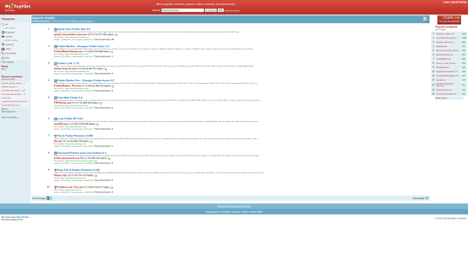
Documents (10, 53)
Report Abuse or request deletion (234, 206)
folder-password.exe (67, 158)
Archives (9, 44)
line (3, 69)
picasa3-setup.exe (444, 90)
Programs (10, 32)
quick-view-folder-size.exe (70, 34)
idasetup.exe (441, 46)
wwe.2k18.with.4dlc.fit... (12, 90)
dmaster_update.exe (445, 42)
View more (440, 98)
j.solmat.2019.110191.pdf (12, 101)
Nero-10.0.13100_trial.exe (447, 50)
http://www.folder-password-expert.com (81, 161)
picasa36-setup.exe (444, 55)
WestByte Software (457, 218)
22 (15, 87)
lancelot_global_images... (12, 83)
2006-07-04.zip (8, 87)
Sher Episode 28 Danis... (12, 94)
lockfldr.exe (61, 123)
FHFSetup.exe (62, 102)
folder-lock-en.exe (65, 68)
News (4, 66)
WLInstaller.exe (442, 67)
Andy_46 (5, 98)
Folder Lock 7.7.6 (68, 63)
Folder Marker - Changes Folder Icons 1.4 (83, 46)
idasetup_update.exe (445, 34)
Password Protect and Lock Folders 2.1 (81, 152)
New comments (9, 117)
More (4, 109)
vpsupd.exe (441, 80)
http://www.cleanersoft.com (76, 105)
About (253, 211)
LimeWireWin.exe (443, 59)
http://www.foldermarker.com (76, 54)
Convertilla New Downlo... (447, 38)
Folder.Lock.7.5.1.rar (70, 187)
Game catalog (11, 40)
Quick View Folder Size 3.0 (73, 29)
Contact (236, 211)
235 (23, 90)
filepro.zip (60, 175)
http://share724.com (73, 190)
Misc (7, 58)
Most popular (7, 111)
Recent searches (11, 76)
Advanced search (232, 10)
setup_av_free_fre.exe (445, 63)
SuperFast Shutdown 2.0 (446, 71)
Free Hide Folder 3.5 (69, 97)
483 (25, 101)
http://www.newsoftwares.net (77, 71)
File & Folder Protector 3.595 (75, 135)
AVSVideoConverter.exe (446, 94)
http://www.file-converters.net (77, 37)
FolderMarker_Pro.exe (67, 85)
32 (24, 94)
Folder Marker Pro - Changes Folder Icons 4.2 (85, 80)
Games (8, 36)
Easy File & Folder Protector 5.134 (78, 169)
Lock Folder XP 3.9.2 (70, 118)
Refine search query (82, 21)
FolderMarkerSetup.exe (68, 51)
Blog (260, 211)
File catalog (10, 28)
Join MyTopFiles (459, 2)
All (6, 24)
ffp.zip (58, 141)
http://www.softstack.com (75, 178)
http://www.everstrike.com (75, 127)
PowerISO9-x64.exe (10, 105)
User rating (6, 62)
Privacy (245, 211)
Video (8, 49)
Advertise (226, 211)
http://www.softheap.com (75, 144)
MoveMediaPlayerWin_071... (448, 76)
